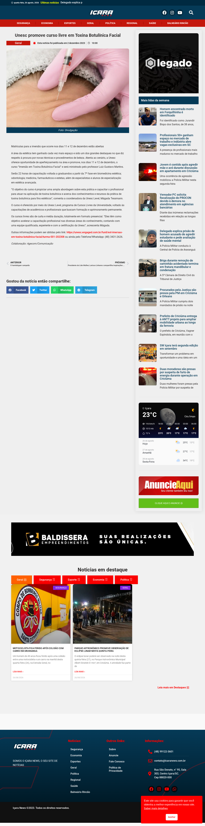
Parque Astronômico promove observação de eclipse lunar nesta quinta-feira (101, 649)
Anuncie (113, 755)
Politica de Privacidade (116, 769)
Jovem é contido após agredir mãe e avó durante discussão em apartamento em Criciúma (179, 168)
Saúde (152, 23)
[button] (191, 12)
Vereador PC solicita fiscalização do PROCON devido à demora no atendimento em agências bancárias (176, 201)
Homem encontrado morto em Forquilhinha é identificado (177, 112)
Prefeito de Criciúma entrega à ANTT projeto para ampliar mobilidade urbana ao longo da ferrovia (178, 320)
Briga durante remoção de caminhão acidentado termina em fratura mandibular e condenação (179, 265)
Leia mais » (18, 672)
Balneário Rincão (177, 23)
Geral (90, 23)
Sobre (112, 749)
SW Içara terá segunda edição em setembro (179, 347)
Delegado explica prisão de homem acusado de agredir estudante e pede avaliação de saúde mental (177, 235)
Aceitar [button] (171, 817)
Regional (132, 23)
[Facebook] (164, 12)
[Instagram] (172, 12)
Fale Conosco (116, 761)
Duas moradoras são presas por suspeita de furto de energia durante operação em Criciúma (179, 373)
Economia (47, 23)
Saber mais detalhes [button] (156, 808)
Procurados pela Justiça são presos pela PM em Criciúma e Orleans (178, 293)
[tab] (21, 579)
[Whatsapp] (174, 789)
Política (110, 23)
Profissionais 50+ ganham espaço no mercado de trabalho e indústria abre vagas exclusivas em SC (176, 139)
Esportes (70, 23)
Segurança (23, 23)
